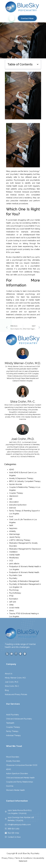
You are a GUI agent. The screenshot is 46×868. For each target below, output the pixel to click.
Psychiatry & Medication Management (24, 581)
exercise (12, 508)
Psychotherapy (15, 593)
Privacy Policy (8, 858)
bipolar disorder (15, 484)
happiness (13, 528)
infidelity (12, 531)
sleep (11, 605)
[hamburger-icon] (11, 18)
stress (11, 611)
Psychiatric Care (15, 575)
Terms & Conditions (23, 858)
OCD (11, 561)
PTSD (11, 596)
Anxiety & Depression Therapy (21, 478)
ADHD (11, 470)
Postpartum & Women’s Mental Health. (24, 572)
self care (12, 602)
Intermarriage (14, 534)
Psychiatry (13, 578)
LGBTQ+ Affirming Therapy (19, 540)
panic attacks (14, 564)
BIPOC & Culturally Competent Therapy (25, 481)
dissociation (14, 502)
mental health (14, 555)
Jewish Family (14, 537)
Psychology (14, 590)
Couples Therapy (16, 493)
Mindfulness (14, 558)
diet (10, 499)
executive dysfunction (17, 505)
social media (14, 608)
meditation (13, 552)
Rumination (13, 599)
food (11, 517)
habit (11, 525)
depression (13, 496)
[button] (38, 64)
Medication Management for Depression (25, 549)
